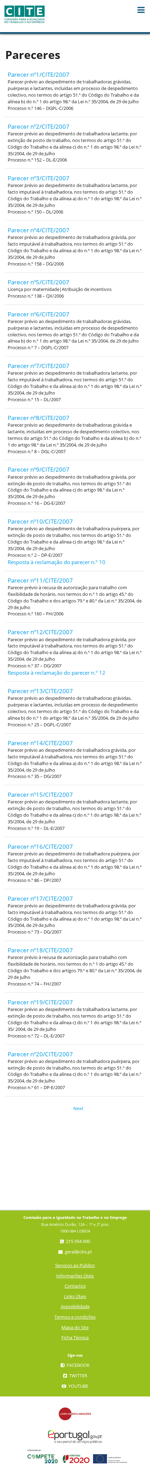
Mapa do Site (75, 1328)
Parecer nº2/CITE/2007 (38, 126)
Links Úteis (75, 1296)
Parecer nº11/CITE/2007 (40, 580)
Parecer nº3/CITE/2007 (38, 178)
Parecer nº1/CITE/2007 (38, 74)
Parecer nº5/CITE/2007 (38, 282)
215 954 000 (77, 1241)
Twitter (77, 1376)
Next (75, 1108)
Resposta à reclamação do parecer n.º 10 (56, 562)
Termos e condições (75, 1317)
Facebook (78, 1365)
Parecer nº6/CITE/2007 (38, 314)
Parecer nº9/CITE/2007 (38, 469)
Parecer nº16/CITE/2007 (40, 846)
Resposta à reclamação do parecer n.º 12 (56, 672)
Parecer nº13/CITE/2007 (40, 691)
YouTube (77, 1386)
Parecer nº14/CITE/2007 (40, 743)
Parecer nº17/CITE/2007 (40, 898)
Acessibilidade (75, 1307)
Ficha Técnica (75, 1338)
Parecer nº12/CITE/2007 (40, 632)
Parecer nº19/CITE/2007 (40, 1002)
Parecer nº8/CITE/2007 (38, 418)
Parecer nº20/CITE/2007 (40, 1054)
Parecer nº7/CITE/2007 (38, 366)
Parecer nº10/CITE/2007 (40, 521)
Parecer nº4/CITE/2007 (38, 230)
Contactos (75, 1286)
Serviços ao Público (75, 1265)
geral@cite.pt (78, 1252)
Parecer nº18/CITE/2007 (40, 950)
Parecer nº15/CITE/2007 (40, 795)
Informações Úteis (75, 1276)
